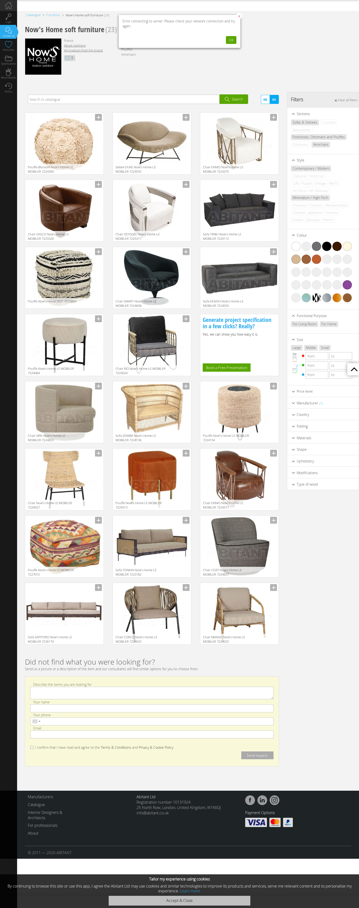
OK (231, 40)
